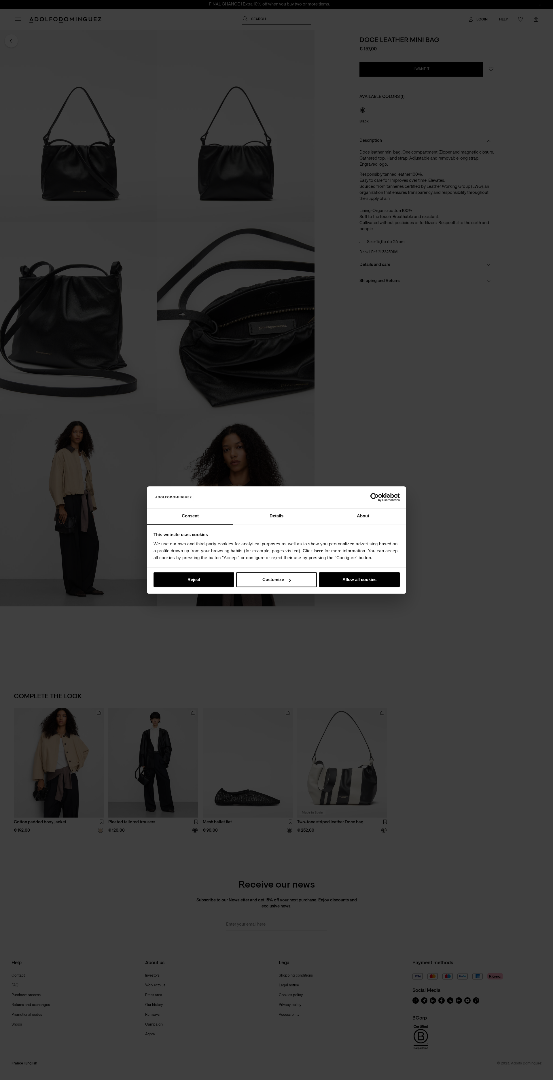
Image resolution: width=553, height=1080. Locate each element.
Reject (194, 579)
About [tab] (363, 516)
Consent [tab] (190, 516)
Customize (273, 579)
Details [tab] (276, 516)
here (318, 550)
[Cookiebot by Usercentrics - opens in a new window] (374, 497)
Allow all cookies (359, 579)
